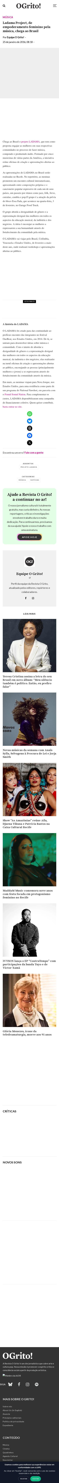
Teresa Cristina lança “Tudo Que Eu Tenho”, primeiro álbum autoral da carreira (35, 311)
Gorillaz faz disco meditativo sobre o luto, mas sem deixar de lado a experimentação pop (39, 1135)
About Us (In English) (12, 1410)
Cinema (6, 1449)
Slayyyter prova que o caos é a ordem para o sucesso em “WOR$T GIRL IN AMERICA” (38, 1121)
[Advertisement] (29, 1072)
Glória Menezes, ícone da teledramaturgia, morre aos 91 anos (27, 1033)
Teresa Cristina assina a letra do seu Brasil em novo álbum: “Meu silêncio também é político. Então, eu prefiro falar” (27, 681)
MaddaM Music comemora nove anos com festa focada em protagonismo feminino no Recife (28, 894)
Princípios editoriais (12, 1418)
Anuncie (6, 1414)
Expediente (8, 1425)
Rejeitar (23, 1479)
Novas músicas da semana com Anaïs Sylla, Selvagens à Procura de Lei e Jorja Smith (29, 754)
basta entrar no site (12, 406)
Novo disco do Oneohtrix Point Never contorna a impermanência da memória (40, 1148)
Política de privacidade (13, 1421)
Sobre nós (7, 1406)
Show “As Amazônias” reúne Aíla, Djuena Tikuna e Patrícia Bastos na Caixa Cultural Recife (26, 824)
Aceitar (35, 1479)
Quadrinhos (8, 1452)
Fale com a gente (34, 452)
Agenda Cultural (10, 1456)
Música (8, 17)
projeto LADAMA (30, 141)
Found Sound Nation (15, 394)
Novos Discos (29, 304)
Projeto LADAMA (29, 467)
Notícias (34, 480)
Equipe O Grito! (15, 37)
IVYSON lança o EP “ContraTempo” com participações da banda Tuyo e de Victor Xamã (29, 964)
